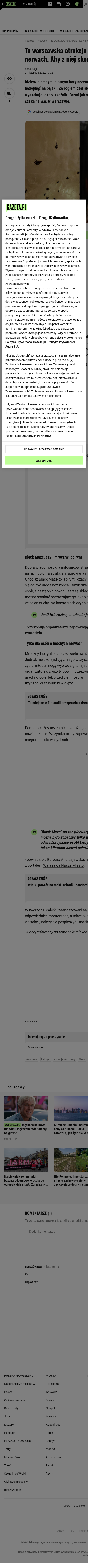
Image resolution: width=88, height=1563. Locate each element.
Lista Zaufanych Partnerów (33, 435)
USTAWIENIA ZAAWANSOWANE (44, 449)
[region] (44, 334)
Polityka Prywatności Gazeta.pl (25, 342)
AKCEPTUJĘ (44, 460)
